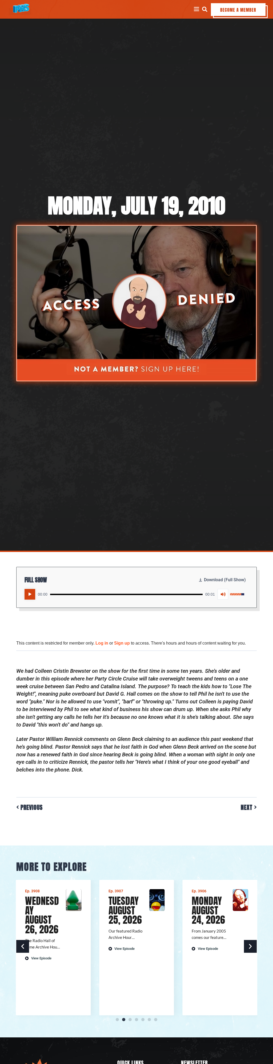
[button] (204, 9)
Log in (101, 643)
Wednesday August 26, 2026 (42, 915)
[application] (134, 594)
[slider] (126, 594)
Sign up (122, 643)
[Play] (30, 594)
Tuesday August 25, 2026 (125, 910)
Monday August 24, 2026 (208, 910)
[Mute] (223, 594)
